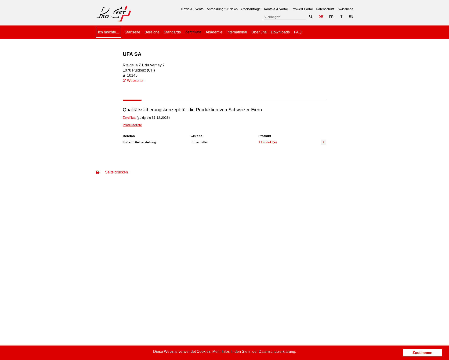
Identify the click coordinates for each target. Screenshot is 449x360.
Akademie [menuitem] (214, 32)
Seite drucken (116, 172)
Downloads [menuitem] (280, 32)
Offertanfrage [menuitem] (251, 9)
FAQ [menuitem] (297, 32)
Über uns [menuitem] (259, 32)
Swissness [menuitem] (345, 9)
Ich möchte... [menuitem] (108, 32)
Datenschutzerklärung (277, 351)
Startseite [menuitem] (132, 32)
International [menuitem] (237, 32)
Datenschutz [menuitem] (325, 9)
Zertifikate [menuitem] (193, 30)
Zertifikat (129, 117)
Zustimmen (422, 353)
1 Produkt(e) (267, 142)
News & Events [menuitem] (192, 9)
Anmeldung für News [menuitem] (222, 9)
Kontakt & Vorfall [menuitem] (276, 9)
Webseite (135, 81)
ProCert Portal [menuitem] (302, 9)
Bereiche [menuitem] (152, 32)
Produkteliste (132, 125)
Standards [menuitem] (172, 32)
